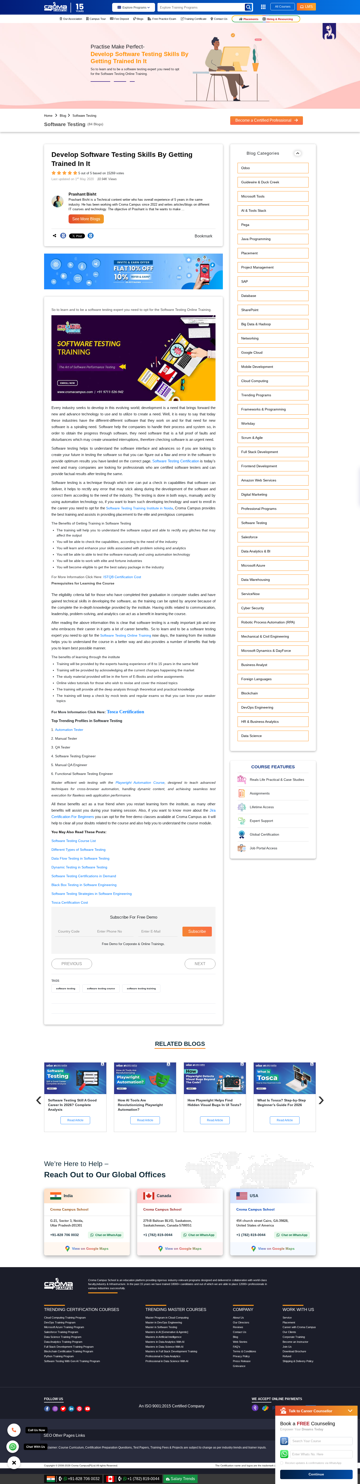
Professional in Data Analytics (162, 1356)
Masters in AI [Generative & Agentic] (166, 1332)
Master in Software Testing (161, 1327)
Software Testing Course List (73, 841)
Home (48, 115)
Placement (249, 253)
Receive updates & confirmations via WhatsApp (313, 1462)
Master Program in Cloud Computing (167, 1317)
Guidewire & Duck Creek (260, 182)
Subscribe (197, 931)
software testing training (141, 988)
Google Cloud (252, 352)
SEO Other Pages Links (64, 1435)
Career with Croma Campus (299, 1327)
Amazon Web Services (258, 480)
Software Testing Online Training (125, 635)
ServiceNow (250, 594)
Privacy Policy (241, 1356)
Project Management (257, 267)
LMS (309, 6)
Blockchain (249, 693)
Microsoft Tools (252, 196)
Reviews (238, 1327)
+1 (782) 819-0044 (157, 1235)
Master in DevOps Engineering (163, 1322)
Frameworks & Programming (263, 409)
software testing (65, 988)
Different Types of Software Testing (78, 850)
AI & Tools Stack (253, 210)
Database (248, 296)
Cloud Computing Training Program (65, 1317)
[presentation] (39, 1099)
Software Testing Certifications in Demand (83, 876)
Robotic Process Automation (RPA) (268, 622)
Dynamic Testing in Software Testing (79, 867)
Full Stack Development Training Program (69, 1346)
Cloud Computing (254, 381)
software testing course (101, 988)
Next (200, 964)
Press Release (242, 1361)
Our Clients (289, 1332)
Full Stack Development (259, 452)
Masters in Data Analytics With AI (164, 1341)
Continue (316, 1474)
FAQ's (236, 1346)
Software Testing (84, 115)
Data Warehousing (255, 580)
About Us (238, 1317)
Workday (248, 423)
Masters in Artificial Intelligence (163, 1336)
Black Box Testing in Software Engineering (84, 885)
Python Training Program (59, 1356)
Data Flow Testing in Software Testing (80, 858)
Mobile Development (257, 367)
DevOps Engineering (257, 707)
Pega (245, 225)
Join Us (287, 1346)
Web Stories (240, 1341)
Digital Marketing (254, 494)
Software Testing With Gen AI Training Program (72, 1361)
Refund (287, 1356)
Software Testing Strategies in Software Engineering (91, 894)
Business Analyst (254, 665)
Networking (250, 338)
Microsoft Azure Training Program (64, 1327)
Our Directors (241, 1322)
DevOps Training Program (59, 1322)
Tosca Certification (125, 711)
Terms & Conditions (244, 1351)
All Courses (282, 6)
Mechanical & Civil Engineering (265, 636)
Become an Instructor (295, 1341)
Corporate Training (294, 1336)
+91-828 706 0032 (64, 1235)
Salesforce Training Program (61, 1332)
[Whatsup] (12, 1446)
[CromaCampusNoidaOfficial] (47, 1409)
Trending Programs (256, 395)
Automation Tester (69, 730)
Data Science (251, 736)
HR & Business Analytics (260, 722)
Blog (63, 115)
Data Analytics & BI (255, 551)
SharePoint (249, 310)
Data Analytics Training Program (63, 1341)
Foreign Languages (256, 679)
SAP (244, 281)
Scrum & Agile (252, 438)
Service (287, 1317)
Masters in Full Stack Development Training (171, 1351)
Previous (71, 964)
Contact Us (239, 1332)
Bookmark (202, 236)
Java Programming (256, 239)
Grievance (239, 1366)
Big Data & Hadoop (256, 324)
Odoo (245, 168)
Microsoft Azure (253, 565)
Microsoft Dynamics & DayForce (266, 651)
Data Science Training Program (62, 1336)
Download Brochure (294, 1351)
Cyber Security (252, 608)
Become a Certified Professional (263, 120)
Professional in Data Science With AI (166, 1361)
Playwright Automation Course (140, 782)
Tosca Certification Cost (69, 902)
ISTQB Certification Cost (122, 577)
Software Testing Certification (175, 461)
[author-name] (96, 194)
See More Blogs (86, 219)
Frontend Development (259, 466)
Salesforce (249, 537)
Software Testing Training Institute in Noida (139, 508)
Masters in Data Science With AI (164, 1346)
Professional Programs (258, 509)
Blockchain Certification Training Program (68, 1351)
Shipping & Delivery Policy (298, 1361)
